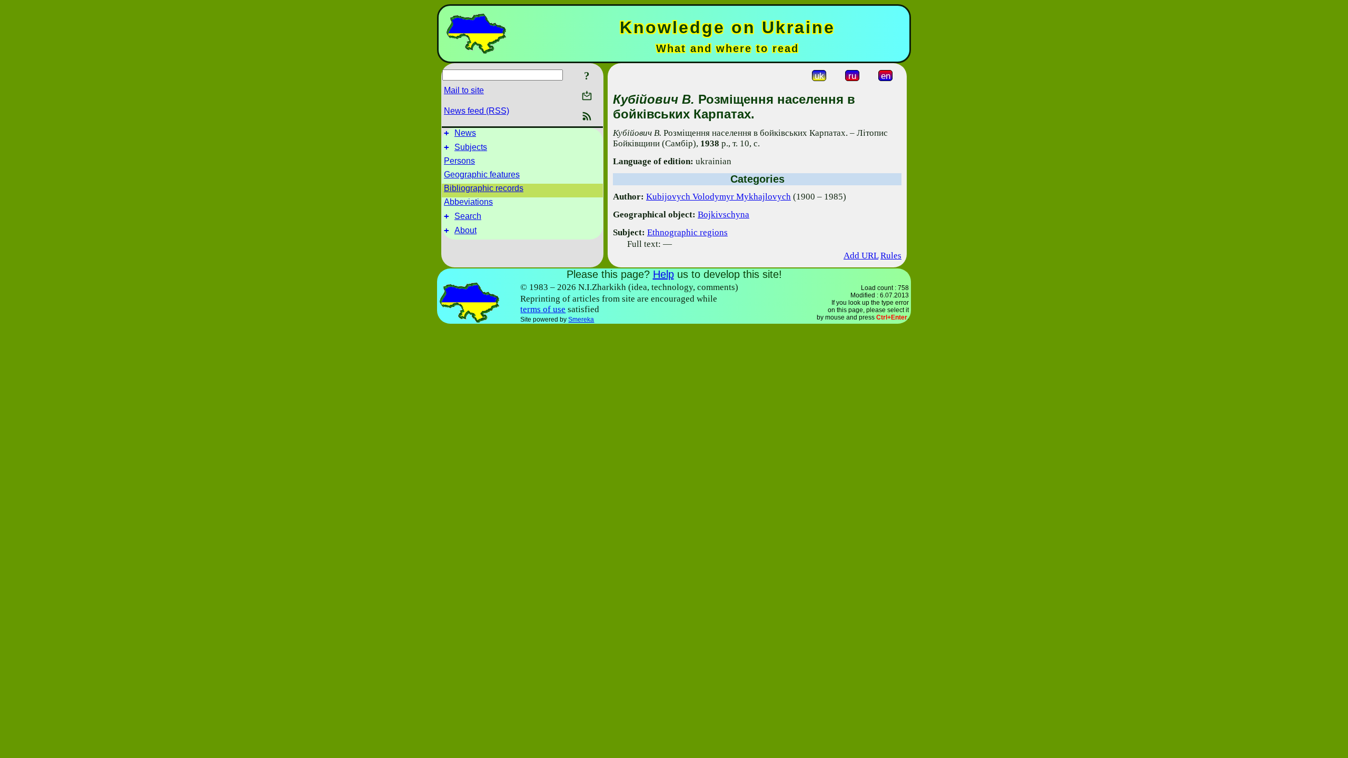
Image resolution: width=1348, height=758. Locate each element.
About (465, 230)
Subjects (470, 147)
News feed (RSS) (476, 110)
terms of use (543, 309)
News (465, 132)
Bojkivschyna (723, 215)
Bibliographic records (483, 188)
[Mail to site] (586, 95)
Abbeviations (468, 201)
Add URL (861, 256)
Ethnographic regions (687, 232)
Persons (459, 160)
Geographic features (482, 174)
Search (467, 216)
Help (663, 274)
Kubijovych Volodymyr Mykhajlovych (718, 197)
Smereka (581, 319)
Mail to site (464, 90)
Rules (890, 256)
